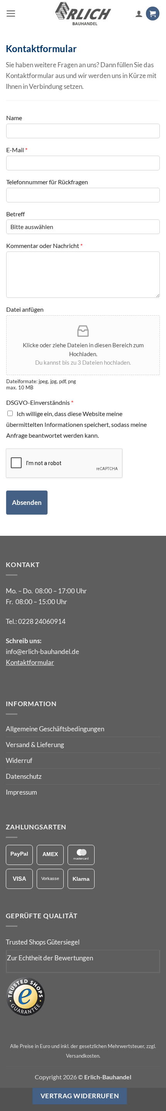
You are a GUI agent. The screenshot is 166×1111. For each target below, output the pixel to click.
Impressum (21, 792)
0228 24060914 (42, 621)
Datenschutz (24, 776)
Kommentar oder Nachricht (44, 245)
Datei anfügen (25, 309)
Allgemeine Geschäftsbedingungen (55, 729)
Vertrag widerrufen (80, 1096)
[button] (11, 13)
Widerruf (19, 760)
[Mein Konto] (139, 13)
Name (14, 117)
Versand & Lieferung (35, 745)
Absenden (27, 502)
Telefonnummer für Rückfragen (47, 181)
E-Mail (16, 149)
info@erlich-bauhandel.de (42, 651)
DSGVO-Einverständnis (39, 402)
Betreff (15, 213)
